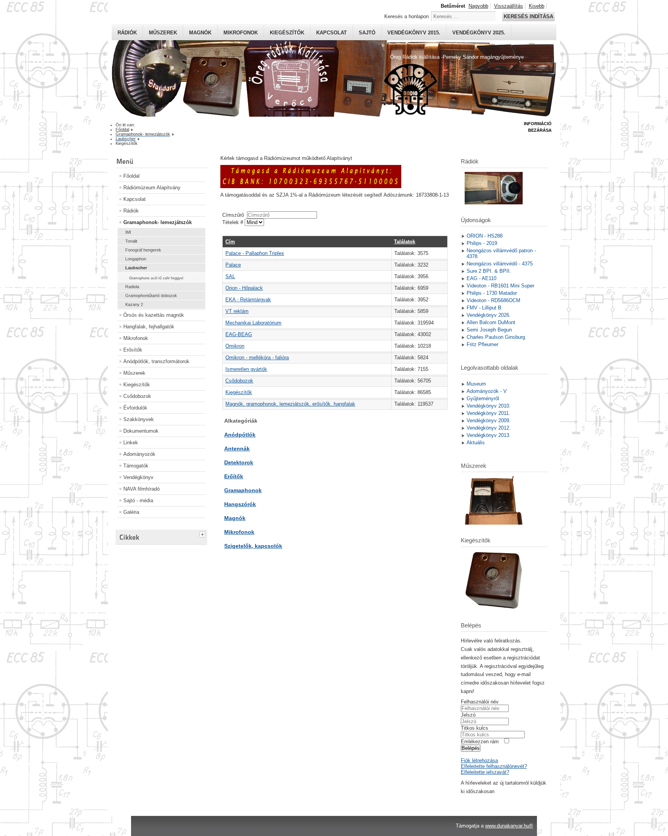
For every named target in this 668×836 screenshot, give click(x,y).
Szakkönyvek (138, 419)
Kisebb (536, 6)
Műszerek (163, 33)
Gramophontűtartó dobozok (151, 295)
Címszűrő (234, 215)
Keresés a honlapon (406, 16)
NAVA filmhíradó (141, 489)
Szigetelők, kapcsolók (253, 546)
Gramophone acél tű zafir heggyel (156, 278)
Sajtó (367, 33)
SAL (230, 276)
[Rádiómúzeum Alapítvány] (310, 186)
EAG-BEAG (238, 334)
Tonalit (131, 241)
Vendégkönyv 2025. (478, 33)
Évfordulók (135, 408)
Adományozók (139, 454)
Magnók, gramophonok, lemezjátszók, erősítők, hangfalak (290, 404)
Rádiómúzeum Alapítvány (152, 187)
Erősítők (132, 350)
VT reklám (237, 311)
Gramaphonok (243, 490)
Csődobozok (137, 396)
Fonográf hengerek (143, 250)
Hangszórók (240, 504)
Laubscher (136, 267)
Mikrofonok (240, 33)
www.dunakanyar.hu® (509, 826)
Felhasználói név (480, 702)
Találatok (404, 242)
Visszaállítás (508, 6)
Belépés (471, 748)
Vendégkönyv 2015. (413, 33)
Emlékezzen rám (480, 741)
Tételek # (233, 222)
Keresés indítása (528, 16)
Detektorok (238, 462)
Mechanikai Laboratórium (253, 323)
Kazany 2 (134, 304)
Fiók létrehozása (479, 760)
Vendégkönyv (138, 477)
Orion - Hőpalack (244, 288)
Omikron (234, 346)
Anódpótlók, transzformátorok (156, 361)
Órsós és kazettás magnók (153, 315)
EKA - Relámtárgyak (248, 299)
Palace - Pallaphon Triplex (254, 253)
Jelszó (468, 715)
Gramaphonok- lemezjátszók (157, 222)
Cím (230, 242)
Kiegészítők (287, 33)
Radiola (132, 286)
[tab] (203, 533)
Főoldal (131, 176)
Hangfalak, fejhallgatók (148, 327)
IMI (128, 232)
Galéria (131, 512)
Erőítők (233, 476)
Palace (233, 265)
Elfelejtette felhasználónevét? (494, 766)
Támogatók (135, 466)
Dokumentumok (140, 431)
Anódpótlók (240, 435)
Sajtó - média (138, 500)
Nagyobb (478, 6)
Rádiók (127, 33)
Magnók (200, 33)
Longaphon (135, 259)
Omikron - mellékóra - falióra (257, 357)
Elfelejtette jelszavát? (485, 772)
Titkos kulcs (474, 728)
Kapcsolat (331, 33)
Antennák (237, 448)
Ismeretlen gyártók (246, 369)
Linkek (130, 442)
